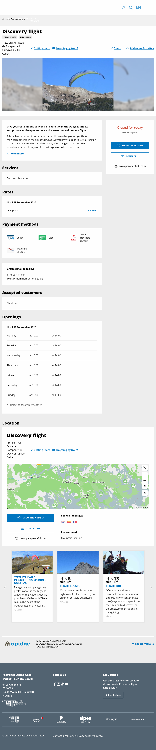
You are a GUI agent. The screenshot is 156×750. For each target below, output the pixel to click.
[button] (131, 8)
